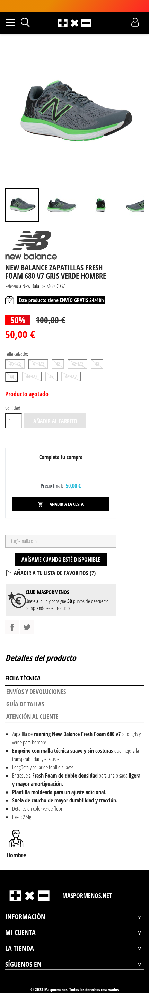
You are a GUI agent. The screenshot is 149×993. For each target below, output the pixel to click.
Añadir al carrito (55, 421)
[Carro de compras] (123, 22)
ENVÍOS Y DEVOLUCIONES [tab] (36, 691)
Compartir (12, 627)
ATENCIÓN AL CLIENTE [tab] (32, 716)
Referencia (13, 286)
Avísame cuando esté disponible (60, 559)
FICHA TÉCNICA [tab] (23, 678)
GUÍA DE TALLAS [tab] (25, 704)
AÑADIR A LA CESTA (61, 504)
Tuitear (27, 627)
